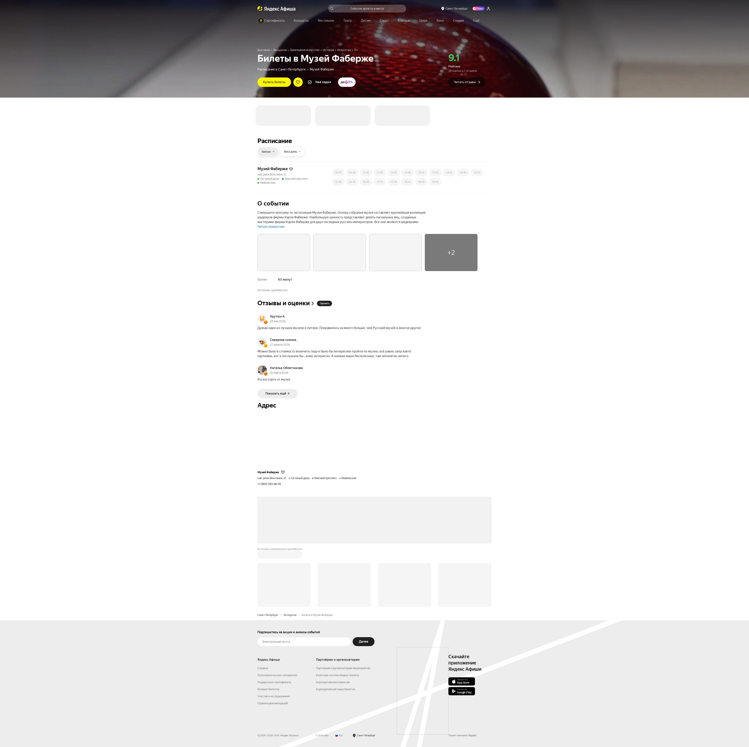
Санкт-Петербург (267, 587)
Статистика (322, 708)
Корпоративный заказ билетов (335, 661)
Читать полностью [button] (270, 199)
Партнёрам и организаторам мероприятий (343, 640)
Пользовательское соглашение (277, 647)
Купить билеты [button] (274, 82)
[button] (476, 20)
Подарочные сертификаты (274, 654)
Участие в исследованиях (273, 669)
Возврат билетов (268, 661)
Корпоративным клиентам (333, 654)
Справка (262, 640)
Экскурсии (290, 587)
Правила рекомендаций (272, 676)
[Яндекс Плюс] (478, 9)
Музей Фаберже (322, 69)
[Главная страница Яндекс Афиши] (260, 8)
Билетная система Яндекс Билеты (337, 647)
